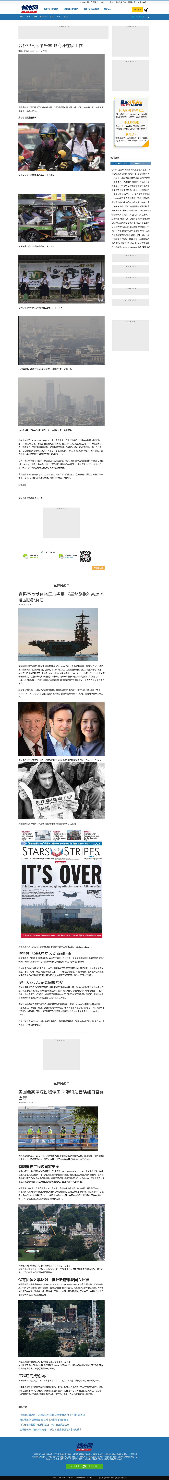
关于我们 (54, 1478)
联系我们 (90, 1478)
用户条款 (62, 1478)
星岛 (111, 2)
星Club (107, 9)
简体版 (134, 16)
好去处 (65, 16)
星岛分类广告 (121, 2)
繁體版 (141, 16)
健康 (58, 16)
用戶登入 (137, 9)
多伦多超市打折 (51, 9)
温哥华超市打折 (71, 9)
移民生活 (43, 16)
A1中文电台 (142, 2)
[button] (148, 17)
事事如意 (131, 2)
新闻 (28, 16)
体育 (51, 16)
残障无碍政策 (80, 1478)
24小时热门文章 (120, 163)
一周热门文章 (140, 163)
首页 (21, 16)
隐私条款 (70, 1478)
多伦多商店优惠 (91, 9)
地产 (35, 16)
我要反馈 (99, 568)
